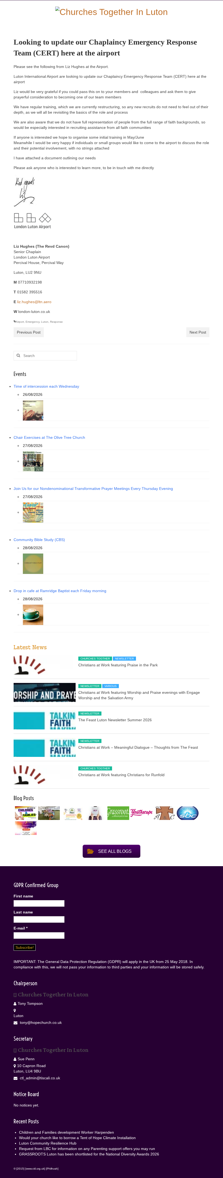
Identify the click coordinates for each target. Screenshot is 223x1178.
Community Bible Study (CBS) (39, 539)
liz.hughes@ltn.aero (34, 302)
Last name (23, 912)
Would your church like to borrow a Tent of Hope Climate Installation (77, 1138)
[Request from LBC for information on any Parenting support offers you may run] (94, 813)
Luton (44, 321)
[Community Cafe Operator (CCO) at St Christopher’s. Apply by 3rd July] (163, 813)
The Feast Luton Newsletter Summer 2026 (115, 720)
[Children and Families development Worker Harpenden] (25, 813)
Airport (20, 321)
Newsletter (124, 658)
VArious (110, 686)
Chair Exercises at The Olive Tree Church (49, 437)
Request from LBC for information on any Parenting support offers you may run (87, 1148)
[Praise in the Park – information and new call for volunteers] (25, 828)
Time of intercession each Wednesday (46, 386)
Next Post (198, 332)
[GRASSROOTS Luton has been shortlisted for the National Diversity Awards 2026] (117, 813)
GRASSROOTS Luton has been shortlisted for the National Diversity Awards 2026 (89, 1154)
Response (56, 321)
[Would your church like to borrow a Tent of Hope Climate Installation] (48, 813)
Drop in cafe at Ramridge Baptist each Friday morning (60, 591)
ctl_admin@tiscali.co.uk (39, 1078)
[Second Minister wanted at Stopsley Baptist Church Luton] (187, 813)
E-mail (20, 928)
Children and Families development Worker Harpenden (66, 1132)
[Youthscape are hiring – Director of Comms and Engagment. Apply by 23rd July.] (140, 813)
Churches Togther (95, 658)
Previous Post (29, 332)
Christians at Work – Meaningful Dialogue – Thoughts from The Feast (138, 747)
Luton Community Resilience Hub (47, 1143)
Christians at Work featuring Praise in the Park (118, 665)
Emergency (32, 321)
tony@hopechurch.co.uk (40, 1022)
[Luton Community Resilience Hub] (71, 813)
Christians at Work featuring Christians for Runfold (121, 775)
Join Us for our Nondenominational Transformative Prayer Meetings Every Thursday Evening (93, 488)
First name (23, 896)
